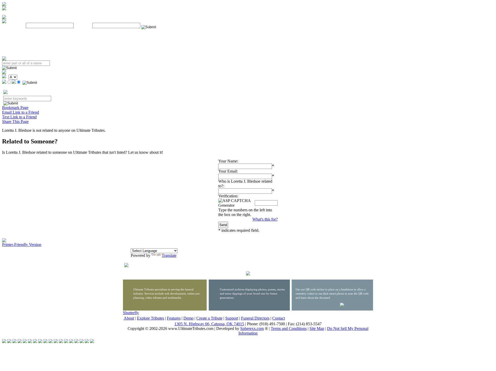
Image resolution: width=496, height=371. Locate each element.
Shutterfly (131, 313)
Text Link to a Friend (19, 117)
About (129, 318)
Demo (188, 318)
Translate (169, 255)
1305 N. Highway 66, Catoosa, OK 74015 (209, 324)
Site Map (316, 328)
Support (231, 318)
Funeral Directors (255, 318)
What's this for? (265, 219)
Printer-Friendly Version (21, 244)
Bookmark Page (15, 107)
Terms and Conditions (289, 328)
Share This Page (15, 121)
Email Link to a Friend (20, 112)
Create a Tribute (209, 318)
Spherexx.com (252, 328)
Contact (278, 318)
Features (174, 318)
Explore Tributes (150, 318)
